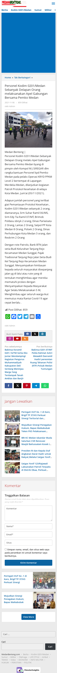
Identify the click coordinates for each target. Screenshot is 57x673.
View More (28, 616)
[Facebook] (27, 334)
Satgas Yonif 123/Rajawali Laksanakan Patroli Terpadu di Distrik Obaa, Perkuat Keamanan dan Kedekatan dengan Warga (36, 470)
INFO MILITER (37, 659)
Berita (25, 654)
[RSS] (25, 339)
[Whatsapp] (45, 385)
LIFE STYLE (34, 657)
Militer (13, 657)
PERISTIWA (16, 662)
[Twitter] (35, 334)
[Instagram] (9, 339)
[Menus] (53, 4)
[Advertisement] (28, 42)
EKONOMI (23, 659)
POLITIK (27, 662)
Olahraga (23, 657)
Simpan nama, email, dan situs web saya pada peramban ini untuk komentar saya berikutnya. (27, 552)
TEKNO (5, 659)
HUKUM (5, 662)
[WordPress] (42, 334)
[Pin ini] (27, 385)
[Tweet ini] (17, 385)
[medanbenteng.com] (14, 3)
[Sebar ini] (8, 385)
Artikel (45, 657)
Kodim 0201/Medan (40, 654)
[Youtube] (17, 339)
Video (13, 659)
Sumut (5, 657)
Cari (4, 641)
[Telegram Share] (36, 385)
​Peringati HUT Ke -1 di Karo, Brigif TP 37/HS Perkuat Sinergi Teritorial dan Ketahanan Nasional (15, 582)
